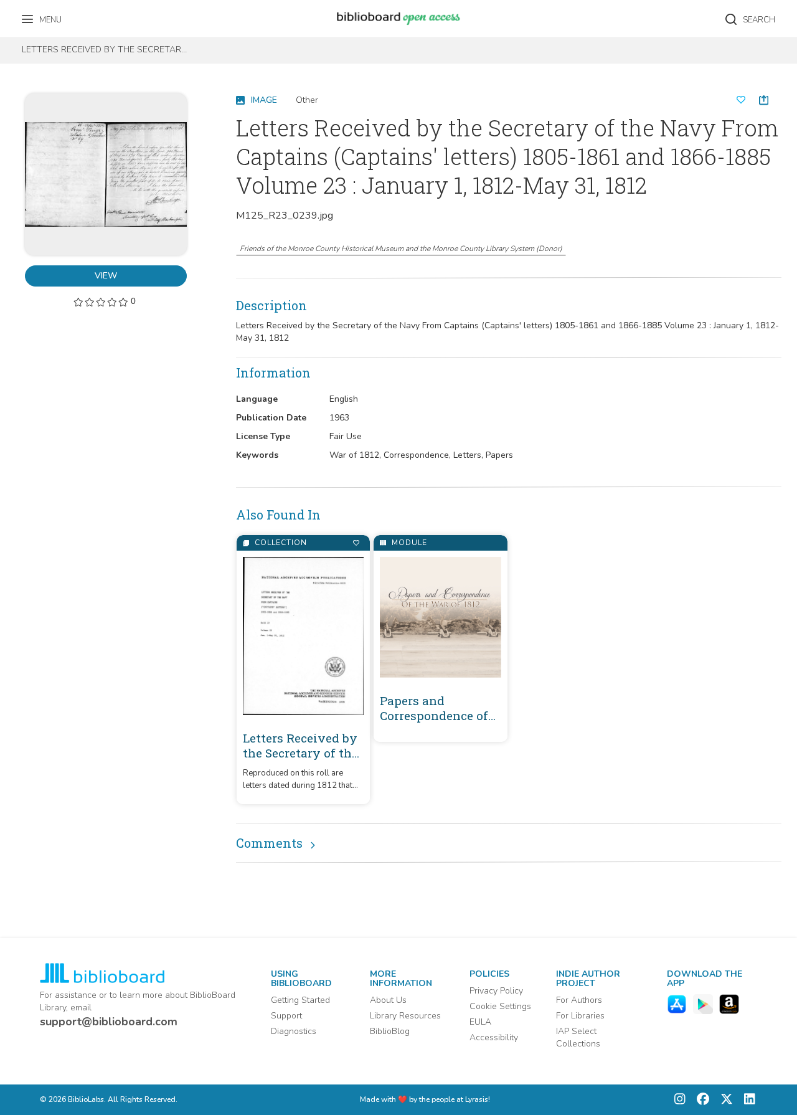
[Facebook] (700, 1100)
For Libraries (580, 1016)
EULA (480, 1022)
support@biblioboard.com (108, 1021)
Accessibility (493, 1037)
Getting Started (300, 1000)
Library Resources (405, 1016)
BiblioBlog (390, 1031)
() (401, 249)
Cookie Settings (500, 1006)
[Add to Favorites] (356, 543)
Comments (269, 843)
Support (286, 1016)
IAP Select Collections (578, 1037)
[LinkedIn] (746, 1100)
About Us (388, 1000)
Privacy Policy (496, 991)
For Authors (579, 1000)
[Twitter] (723, 1100)
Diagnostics (293, 1031)
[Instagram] (680, 1100)
